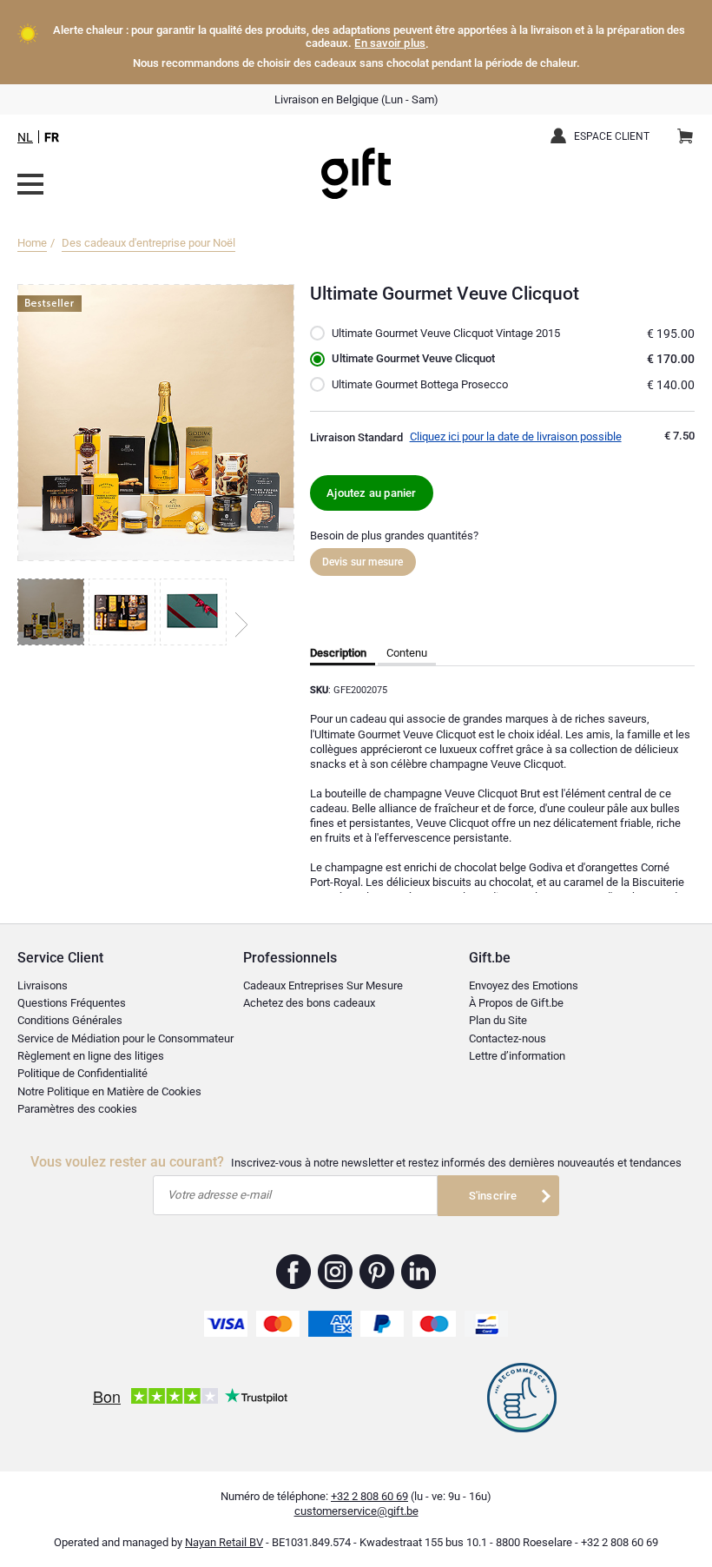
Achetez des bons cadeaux (309, 1002)
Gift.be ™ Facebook (294, 1271)
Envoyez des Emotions (523, 985)
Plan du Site (498, 1020)
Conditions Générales (69, 1020)
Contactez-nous (507, 1038)
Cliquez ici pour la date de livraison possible (516, 436)
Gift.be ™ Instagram (335, 1271)
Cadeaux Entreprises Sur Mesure (323, 985)
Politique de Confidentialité (82, 1073)
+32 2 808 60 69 (369, 1496)
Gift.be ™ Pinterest (377, 1271)
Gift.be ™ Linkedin (418, 1271)
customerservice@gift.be (356, 1510)
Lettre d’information (517, 1055)
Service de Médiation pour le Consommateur (125, 1038)
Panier (685, 137)
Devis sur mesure (363, 562)
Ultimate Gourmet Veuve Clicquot (413, 358)
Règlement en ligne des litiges (90, 1055)
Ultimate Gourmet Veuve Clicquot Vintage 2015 (446, 333)
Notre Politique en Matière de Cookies (109, 1091)
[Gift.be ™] (356, 160)
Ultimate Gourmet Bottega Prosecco (420, 384)
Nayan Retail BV (224, 1542)
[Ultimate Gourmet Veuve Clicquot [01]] (53, 612)
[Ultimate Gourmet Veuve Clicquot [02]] (124, 612)
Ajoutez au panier (371, 492)
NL (25, 137)
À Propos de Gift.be (516, 1002)
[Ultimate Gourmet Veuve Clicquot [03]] (195, 612)
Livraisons (42, 985)
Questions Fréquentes (71, 1002)
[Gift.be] (30, 184)
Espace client (611, 136)
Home (32, 242)
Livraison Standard (356, 437)
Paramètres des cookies (77, 1108)
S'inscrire (493, 1195)
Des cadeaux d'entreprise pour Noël (148, 242)
